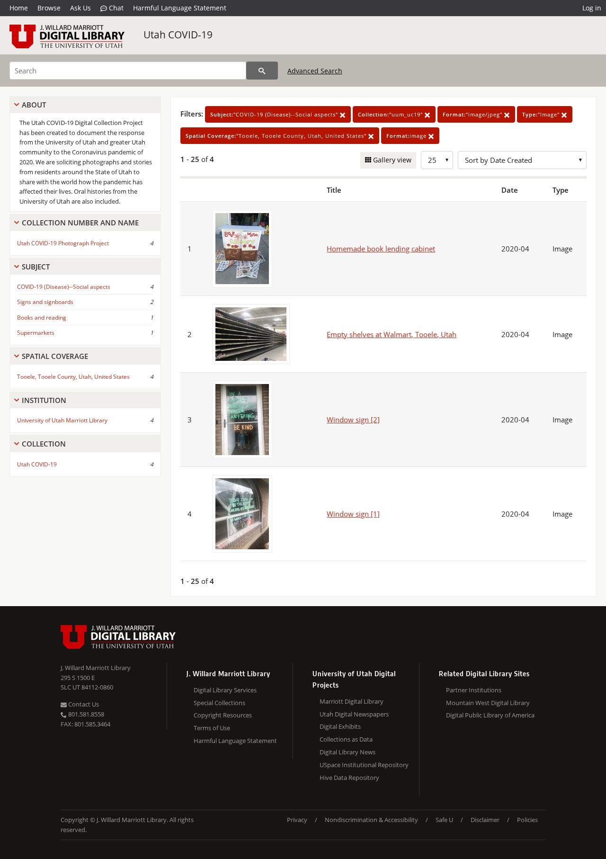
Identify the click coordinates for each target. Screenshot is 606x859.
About (34, 104)
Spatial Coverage (55, 356)
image (407, 135)
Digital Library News (347, 752)
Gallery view (391, 159)
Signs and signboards (45, 302)
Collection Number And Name (80, 222)
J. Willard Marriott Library (96, 667)
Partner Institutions (473, 690)
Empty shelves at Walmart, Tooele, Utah (391, 334)
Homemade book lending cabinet (381, 248)
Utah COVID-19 (178, 34)
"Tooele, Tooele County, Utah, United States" (277, 135)
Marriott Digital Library (351, 701)
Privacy (297, 819)
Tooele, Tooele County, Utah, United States (73, 377)
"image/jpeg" (473, 114)
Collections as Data (346, 739)
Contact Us (83, 704)
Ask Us (80, 7)
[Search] (262, 71)
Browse (49, 7)
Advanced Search (314, 70)
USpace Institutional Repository (364, 765)
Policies (527, 819)
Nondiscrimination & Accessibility (371, 819)
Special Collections (219, 702)
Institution (44, 400)
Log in (591, 7)
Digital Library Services (225, 690)
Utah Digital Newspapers (354, 714)
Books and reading (41, 317)
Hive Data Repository (349, 777)
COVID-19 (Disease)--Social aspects (63, 287)
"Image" (541, 114)
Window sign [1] (353, 514)
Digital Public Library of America (490, 715)
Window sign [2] (353, 419)
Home (18, 7)
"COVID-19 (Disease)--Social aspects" (275, 114)
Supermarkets (35, 333)
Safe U (444, 819)
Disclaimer (485, 819)
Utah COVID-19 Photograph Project (63, 243)
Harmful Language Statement (179, 7)
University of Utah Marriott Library (62, 420)
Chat (115, 7)
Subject (36, 266)
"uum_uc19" (391, 114)
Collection (44, 443)
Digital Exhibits (340, 726)
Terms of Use (212, 728)
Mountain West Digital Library (488, 702)
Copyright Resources (223, 715)
